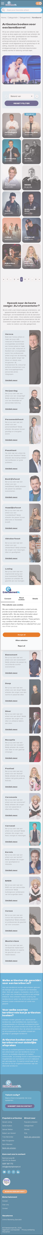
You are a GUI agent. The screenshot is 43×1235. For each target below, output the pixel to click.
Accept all (21, 635)
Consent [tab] (7, 599)
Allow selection (21, 640)
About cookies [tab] (21, 598)
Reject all (21, 646)
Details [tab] (35, 599)
